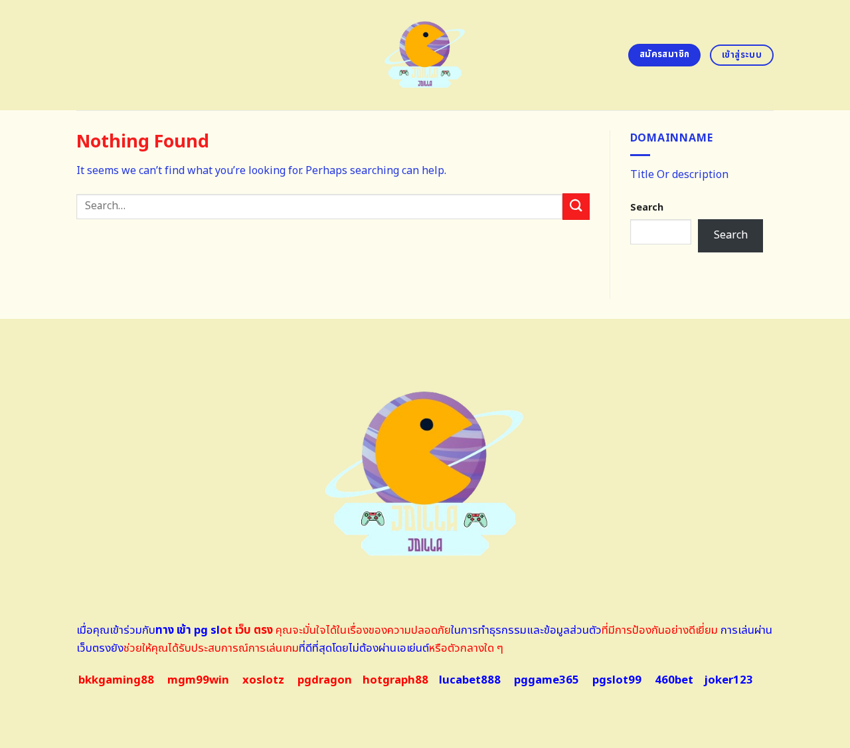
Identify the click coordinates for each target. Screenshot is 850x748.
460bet (674, 680)
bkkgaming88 (116, 680)
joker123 (728, 680)
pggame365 (546, 680)
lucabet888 (470, 680)
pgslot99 (616, 680)
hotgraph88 (395, 680)
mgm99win (198, 680)
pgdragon (325, 680)
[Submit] (575, 206)
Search (646, 208)
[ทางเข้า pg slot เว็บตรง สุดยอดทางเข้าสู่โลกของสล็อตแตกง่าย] (425, 55)
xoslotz (263, 680)
